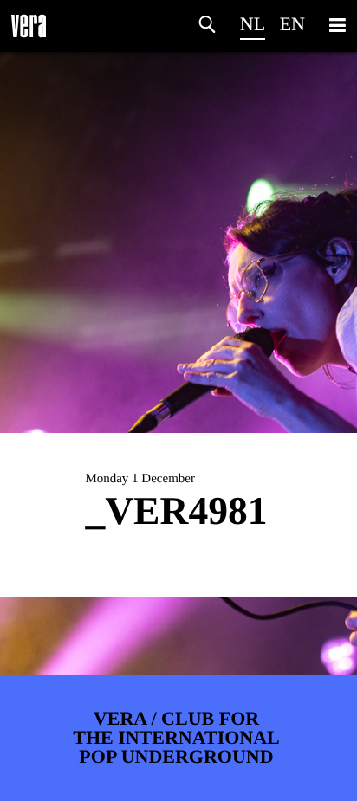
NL (252, 24)
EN (292, 24)
